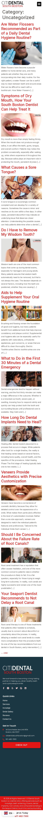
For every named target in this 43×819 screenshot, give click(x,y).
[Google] (21, 688)
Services (6, 704)
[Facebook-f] (4, 688)
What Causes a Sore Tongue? (18, 169)
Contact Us (7, 719)
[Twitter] (17, 688)
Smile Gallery (8, 712)
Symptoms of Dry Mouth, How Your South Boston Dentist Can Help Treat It (19, 102)
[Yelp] (12, 688)
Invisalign (6, 708)
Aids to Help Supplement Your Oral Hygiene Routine (20, 297)
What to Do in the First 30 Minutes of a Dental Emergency (21, 363)
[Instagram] (8, 688)
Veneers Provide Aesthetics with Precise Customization (21, 476)
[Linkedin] (25, 688)
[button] (39, 4)
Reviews (6, 715)
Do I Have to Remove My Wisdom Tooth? (19, 232)
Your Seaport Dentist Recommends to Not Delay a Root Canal (19, 598)
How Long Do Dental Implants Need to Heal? (21, 419)
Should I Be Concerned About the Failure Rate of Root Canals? (21, 539)
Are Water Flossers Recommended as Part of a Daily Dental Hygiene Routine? (20, 31)
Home (5, 700)
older (4, 653)
